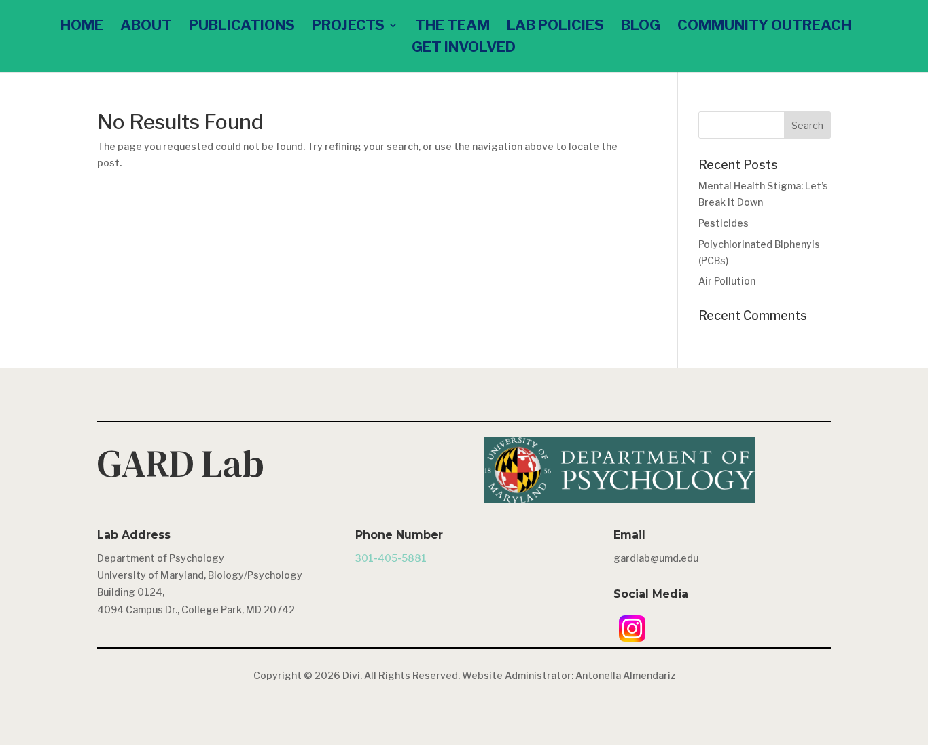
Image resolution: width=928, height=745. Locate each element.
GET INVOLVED (464, 48)
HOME (81, 26)
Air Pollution (726, 281)
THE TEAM (452, 26)
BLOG (640, 26)
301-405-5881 (391, 558)
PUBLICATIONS (242, 26)
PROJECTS (348, 26)
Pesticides (723, 223)
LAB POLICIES (555, 26)
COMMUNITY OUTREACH (764, 26)
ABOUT (146, 26)
